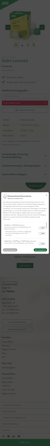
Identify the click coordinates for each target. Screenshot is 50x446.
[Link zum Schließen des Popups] (46, 195)
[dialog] (25, 223)
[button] (40, 228)
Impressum (11, 198)
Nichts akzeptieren (10, 250)
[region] (25, 234)
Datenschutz (19, 198)
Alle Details (8, 235)
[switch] (42, 227)
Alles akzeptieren (40, 250)
